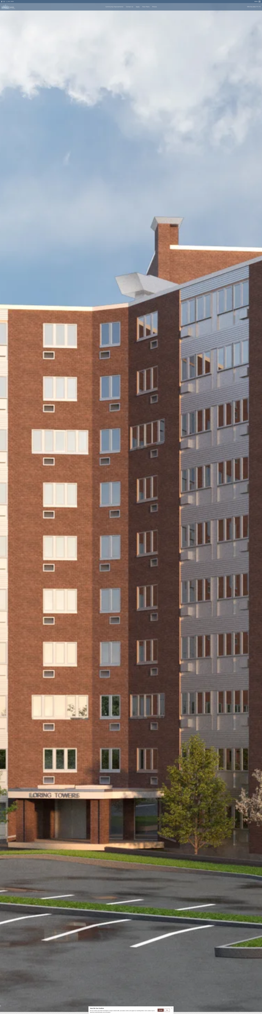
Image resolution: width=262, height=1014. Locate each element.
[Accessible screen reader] (1, 1)
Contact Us (129, 7)
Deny (167, 1010)
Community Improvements (114, 7)
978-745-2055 (254, 7)
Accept (160, 1010)
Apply (138, 7)
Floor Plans (145, 7)
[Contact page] (4, 1)
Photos (154, 7)
